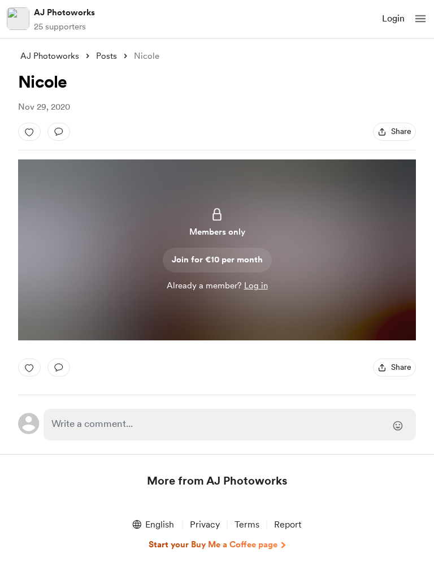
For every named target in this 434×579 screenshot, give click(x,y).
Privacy (205, 524)
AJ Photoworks (64, 12)
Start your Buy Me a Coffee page (213, 544)
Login (393, 18)
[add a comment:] (58, 132)
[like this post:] (29, 132)
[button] (420, 18)
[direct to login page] (230, 424)
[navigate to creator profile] (18, 18)
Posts (106, 56)
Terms (247, 524)
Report (287, 524)
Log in (256, 285)
